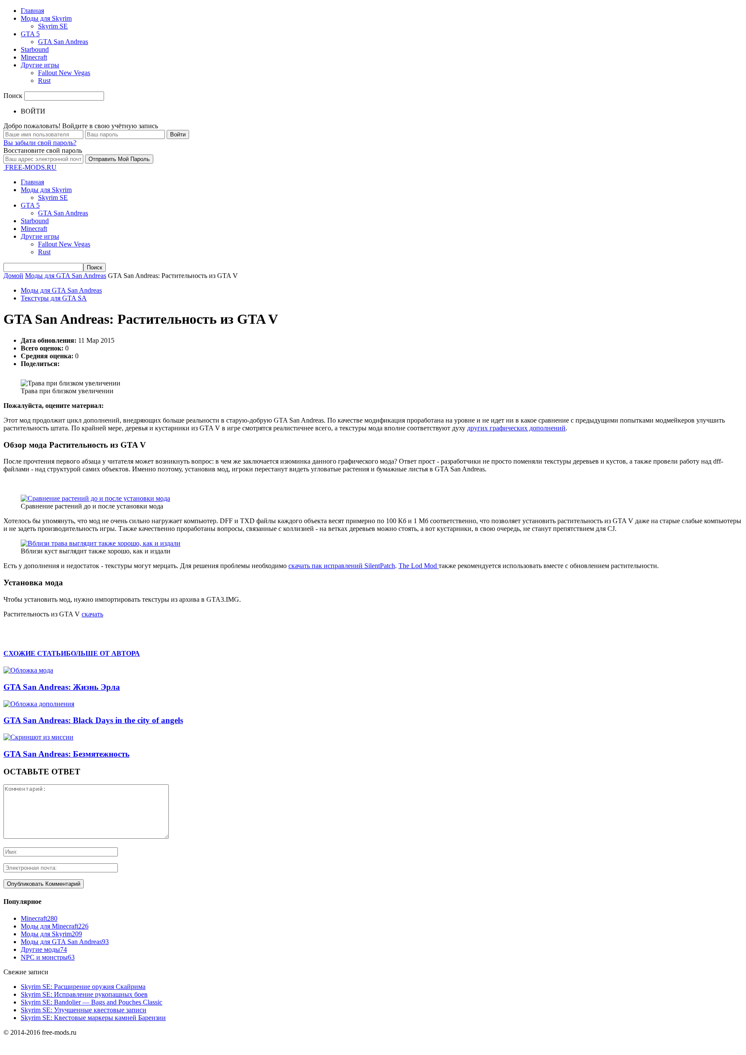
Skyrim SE (53, 26)
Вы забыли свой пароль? (39, 142)
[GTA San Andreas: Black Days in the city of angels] (38, 704)
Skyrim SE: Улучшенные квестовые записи (83, 1010)
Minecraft (34, 57)
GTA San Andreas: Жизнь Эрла (61, 687)
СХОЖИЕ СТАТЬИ (34, 653)
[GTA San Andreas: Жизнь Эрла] (28, 670)
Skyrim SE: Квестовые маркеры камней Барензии (93, 1017)
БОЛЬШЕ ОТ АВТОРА (103, 653)
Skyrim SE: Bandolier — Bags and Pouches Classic (91, 1002)
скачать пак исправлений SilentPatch (341, 565)
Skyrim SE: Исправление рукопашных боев (84, 994)
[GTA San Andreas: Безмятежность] (38, 737)
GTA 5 (30, 34)
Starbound (35, 49)
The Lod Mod (418, 565)
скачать (92, 614)
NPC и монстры (48, 957)
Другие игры (40, 65)
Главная (32, 10)
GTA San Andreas (63, 41)
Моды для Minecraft (55, 926)
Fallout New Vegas (64, 72)
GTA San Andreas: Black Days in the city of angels (93, 720)
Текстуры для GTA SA (54, 298)
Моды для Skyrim (46, 18)
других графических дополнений (516, 428)
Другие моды (44, 949)
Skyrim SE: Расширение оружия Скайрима (83, 986)
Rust (44, 80)
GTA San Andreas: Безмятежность (66, 753)
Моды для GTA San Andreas (61, 290)
